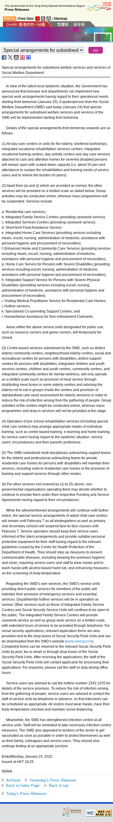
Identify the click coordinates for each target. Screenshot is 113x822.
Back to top (58, 785)
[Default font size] (37, 18)
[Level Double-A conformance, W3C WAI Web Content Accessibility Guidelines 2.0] (99, 813)
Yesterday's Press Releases (52, 780)
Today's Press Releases (26, 793)
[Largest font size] (48, 18)
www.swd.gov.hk (79, 641)
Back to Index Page (22, 785)
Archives (13, 780)
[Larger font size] (43, 18)
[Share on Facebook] (4, 57)
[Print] (28, 57)
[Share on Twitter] (10, 57)
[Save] (22, 57)
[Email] (16, 57)
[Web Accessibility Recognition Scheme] (71, 812)
